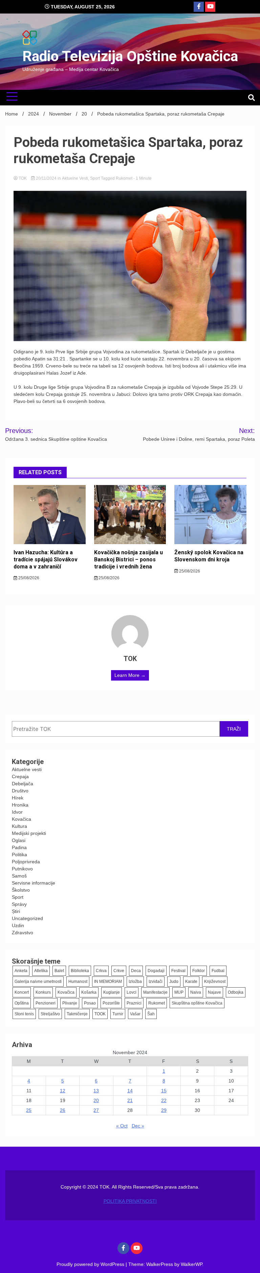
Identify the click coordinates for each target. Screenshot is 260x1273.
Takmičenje (77, 1014)
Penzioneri (46, 1003)
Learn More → (130, 675)
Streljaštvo (50, 1014)
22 (164, 1100)
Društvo (20, 790)
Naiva (195, 992)
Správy (19, 904)
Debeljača (22, 783)
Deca (136, 970)
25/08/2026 (28, 578)
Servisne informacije (33, 883)
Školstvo (21, 890)
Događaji (156, 970)
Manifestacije (155, 992)
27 (96, 1110)
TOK (23, 178)
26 (62, 1110)
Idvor (17, 812)
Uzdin (18, 925)
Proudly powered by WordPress (91, 1264)
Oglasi (18, 840)
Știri (16, 911)
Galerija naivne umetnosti (38, 981)
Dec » (138, 1125)
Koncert (22, 992)
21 (130, 1100)
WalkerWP (191, 1264)
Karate (191, 981)
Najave (214, 992)
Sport (95, 178)
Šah (151, 1014)
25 (28, 1110)
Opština (22, 1003)
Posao (90, 1003)
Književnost (214, 981)
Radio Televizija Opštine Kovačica (130, 56)
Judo (173, 981)
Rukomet (124, 178)
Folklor (198, 970)
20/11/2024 (46, 178)
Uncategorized (27, 918)
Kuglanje (111, 992)
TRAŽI (234, 729)
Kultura (19, 826)
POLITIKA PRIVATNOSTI (130, 1201)
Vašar (135, 1014)
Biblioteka (80, 970)
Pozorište (111, 1003)
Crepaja (20, 776)
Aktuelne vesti (75, 178)
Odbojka (235, 992)
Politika (19, 854)
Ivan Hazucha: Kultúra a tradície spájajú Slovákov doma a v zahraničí (46, 559)
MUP (178, 992)
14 (130, 1090)
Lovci (131, 992)
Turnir (117, 1014)
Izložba (135, 981)
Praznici (134, 1003)
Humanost (77, 981)
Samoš (19, 876)
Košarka (88, 992)
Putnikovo (22, 868)
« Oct (122, 1125)
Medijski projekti (29, 833)
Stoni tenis (24, 1014)
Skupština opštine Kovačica (197, 1003)
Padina (19, 847)
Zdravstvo (22, 932)
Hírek (17, 797)
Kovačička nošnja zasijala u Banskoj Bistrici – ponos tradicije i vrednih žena (128, 559)
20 (96, 1100)
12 (62, 1090)
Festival (178, 970)
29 (164, 1110)
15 (164, 1090)
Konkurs (43, 992)
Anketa (21, 970)
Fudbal (218, 970)
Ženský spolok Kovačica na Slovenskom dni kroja (208, 556)
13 (96, 1090)
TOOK (100, 1014)
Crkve (118, 970)
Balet (59, 970)
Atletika (41, 970)
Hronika (20, 805)
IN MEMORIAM (108, 981)
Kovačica (21, 819)
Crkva (101, 970)
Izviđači (155, 981)
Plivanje (69, 1003)
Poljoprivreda (26, 861)
